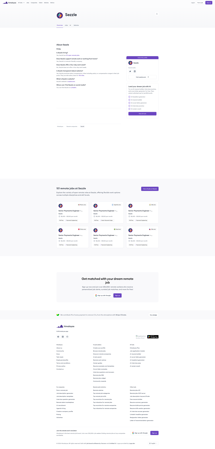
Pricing (58, 414)
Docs (58, 354)
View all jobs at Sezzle (150, 189)
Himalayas (60, 126)
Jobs (27, 2)
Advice (52, 2)
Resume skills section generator (140, 408)
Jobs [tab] (68, 25)
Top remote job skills (99, 396)
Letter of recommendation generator (141, 420)
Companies (34, 2)
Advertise (59, 417)
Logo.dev (132, 443)
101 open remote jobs (72, 55)
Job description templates (64, 396)
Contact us (60, 369)
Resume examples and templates (103, 366)
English (153, 443)
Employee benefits (62, 360)
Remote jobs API (135, 390)
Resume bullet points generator (140, 405)
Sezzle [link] (82, 126)
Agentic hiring (61, 408)
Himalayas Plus (135, 348)
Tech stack (59, 357)
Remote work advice (99, 360)
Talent (40, 2)
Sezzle (60, 214)
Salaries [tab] (76, 25)
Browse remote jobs (99, 351)
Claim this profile (142, 57)
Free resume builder (136, 399)
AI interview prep (135, 363)
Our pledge (153, 315)
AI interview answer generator (139, 411)
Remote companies (72, 126)
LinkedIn (73, 87)
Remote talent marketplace (65, 402)
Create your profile (99, 348)
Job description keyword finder (140, 396)
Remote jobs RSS (98, 375)
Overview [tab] (60, 25)
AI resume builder (135, 354)
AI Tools (20, 2)
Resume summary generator (139, 402)
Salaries (46, 2)
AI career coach (135, 366)
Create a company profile (64, 411)
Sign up (209, 2)
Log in (193, 2)
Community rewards (99, 381)
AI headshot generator (137, 360)
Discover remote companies (102, 354)
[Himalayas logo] (9, 3)
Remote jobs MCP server (137, 393)
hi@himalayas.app (62, 331)
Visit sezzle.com (141, 77)
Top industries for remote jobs (102, 402)
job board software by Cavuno (96, 443)
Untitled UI (112, 443)
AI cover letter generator (138, 357)
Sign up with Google (104, 295)
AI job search (97, 357)
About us (59, 348)
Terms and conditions (63, 363)
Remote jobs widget (99, 378)
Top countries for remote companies (104, 405)
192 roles (81, 75)
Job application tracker (137, 351)
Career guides (97, 363)
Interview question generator (65, 399)
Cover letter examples (100, 369)
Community (60, 351)
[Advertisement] (88, 37)
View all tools (142, 113)
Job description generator (64, 393)
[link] (60, 126)
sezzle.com (71, 81)
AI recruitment (61, 405)
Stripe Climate (121, 315)
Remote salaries (98, 390)
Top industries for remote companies (104, 408)
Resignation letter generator (139, 417)
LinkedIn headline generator (139, 414)
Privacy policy (60, 366)
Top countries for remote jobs (102, 399)
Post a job (200, 2)
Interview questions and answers (103, 372)
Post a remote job (62, 390)
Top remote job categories (101, 393)
